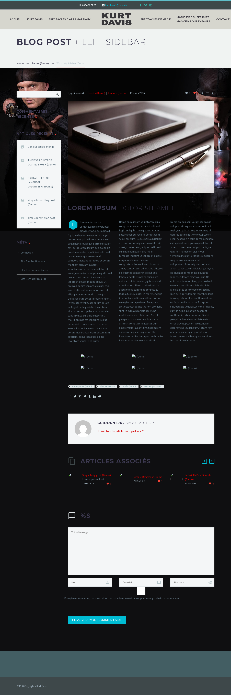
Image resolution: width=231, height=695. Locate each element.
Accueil (15, 19)
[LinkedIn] (94, 396)
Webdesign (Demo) (152, 386)
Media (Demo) (129, 386)
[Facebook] (140, 5)
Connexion (27, 252)
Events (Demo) (96, 93)
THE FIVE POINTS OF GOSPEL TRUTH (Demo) (42, 162)
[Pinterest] (84, 396)
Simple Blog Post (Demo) (148, 477)
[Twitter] (145, 5)
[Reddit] (99, 396)
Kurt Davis (35, 19)
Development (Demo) (82, 386)
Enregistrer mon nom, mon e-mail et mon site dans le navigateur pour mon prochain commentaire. (121, 598)
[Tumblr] (89, 396)
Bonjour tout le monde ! (41, 146)
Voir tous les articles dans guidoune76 (122, 431)
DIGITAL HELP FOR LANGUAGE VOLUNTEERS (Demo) (40, 182)
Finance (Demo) (117, 93)
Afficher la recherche (57, 94)
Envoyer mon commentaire (97, 620)
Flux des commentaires (34, 270)
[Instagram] (150, 5)
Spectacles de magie (156, 19)
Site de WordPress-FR (33, 278)
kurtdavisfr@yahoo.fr (116, 5)
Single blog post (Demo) (96, 475)
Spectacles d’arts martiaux (69, 19)
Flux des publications (33, 261)
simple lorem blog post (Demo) (41, 202)
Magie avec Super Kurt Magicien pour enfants (193, 19)
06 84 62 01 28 (89, 5)
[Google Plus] (79, 396)
